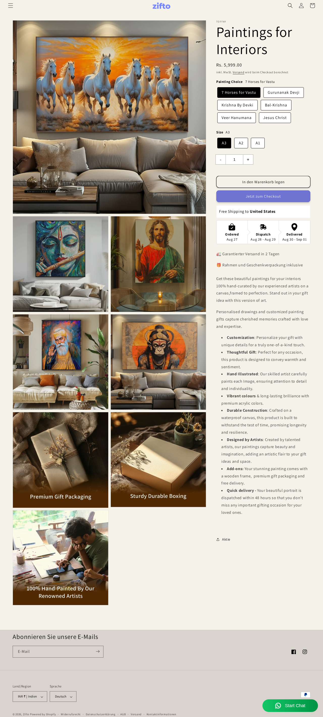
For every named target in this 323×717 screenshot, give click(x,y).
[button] (10, 5)
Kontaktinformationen (161, 714)
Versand (238, 72)
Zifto (26, 714)
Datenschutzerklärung (101, 714)
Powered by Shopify (43, 714)
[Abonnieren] (97, 651)
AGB (123, 714)
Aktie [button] (226, 539)
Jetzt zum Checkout (263, 196)
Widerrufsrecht (71, 714)
